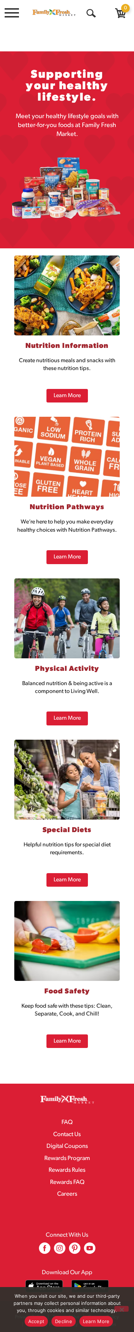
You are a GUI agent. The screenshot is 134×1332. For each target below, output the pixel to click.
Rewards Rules (67, 1170)
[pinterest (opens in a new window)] (74, 1251)
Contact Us (67, 1134)
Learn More (96, 1321)
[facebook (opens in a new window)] (44, 1251)
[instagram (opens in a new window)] (59, 1251)
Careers (67, 1194)
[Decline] (121, 1309)
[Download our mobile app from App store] (44, 1286)
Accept (36, 1321)
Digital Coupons (67, 1146)
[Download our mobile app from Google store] (90, 1286)
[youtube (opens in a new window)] (89, 1251)
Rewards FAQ (67, 1182)
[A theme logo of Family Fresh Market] (54, 12)
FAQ (67, 1122)
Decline (63, 1321)
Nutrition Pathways (67, 507)
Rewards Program (67, 1158)
